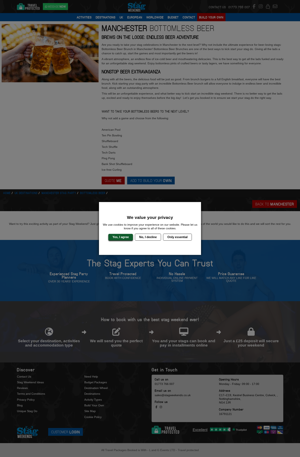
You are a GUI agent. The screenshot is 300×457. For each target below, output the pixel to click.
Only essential (177, 237)
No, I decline (148, 237)
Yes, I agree (120, 237)
